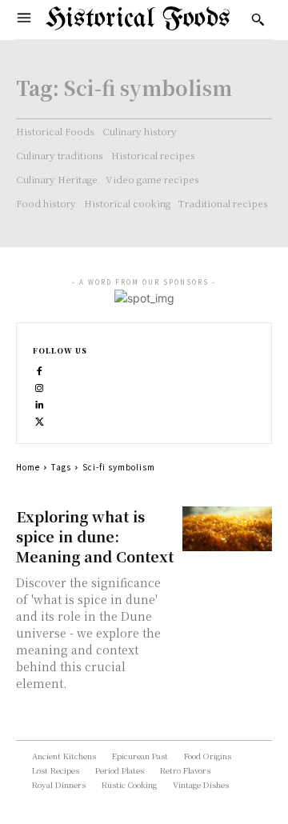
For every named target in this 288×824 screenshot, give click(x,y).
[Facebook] (39, 369)
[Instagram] (39, 386)
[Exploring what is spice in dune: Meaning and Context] (227, 528)
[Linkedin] (39, 403)
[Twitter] (39, 419)
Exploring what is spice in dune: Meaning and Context (95, 536)
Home (28, 467)
